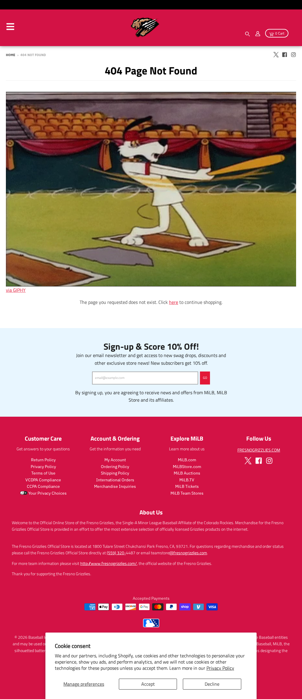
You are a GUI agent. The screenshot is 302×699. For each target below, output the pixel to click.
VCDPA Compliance (43, 480)
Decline (212, 683)
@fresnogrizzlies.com (188, 553)
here (173, 302)
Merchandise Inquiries (115, 486)
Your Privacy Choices (47, 493)
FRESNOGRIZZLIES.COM (258, 450)
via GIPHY (16, 290)
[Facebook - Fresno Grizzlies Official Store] (284, 54)
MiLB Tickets (187, 486)
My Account (115, 459)
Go (205, 377)
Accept (148, 683)
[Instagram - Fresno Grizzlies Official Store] (293, 54)
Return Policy (43, 459)
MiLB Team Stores (186, 493)
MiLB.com (187, 459)
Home (10, 55)
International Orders (115, 480)
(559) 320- (116, 553)
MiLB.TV (186, 480)
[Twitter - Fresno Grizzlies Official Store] (275, 54)
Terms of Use (43, 473)
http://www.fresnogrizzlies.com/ (108, 563)
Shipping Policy (115, 473)
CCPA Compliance (43, 486)
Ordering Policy (115, 466)
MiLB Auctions (187, 473)
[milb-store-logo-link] (151, 625)
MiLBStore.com (187, 466)
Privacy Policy (220, 668)
